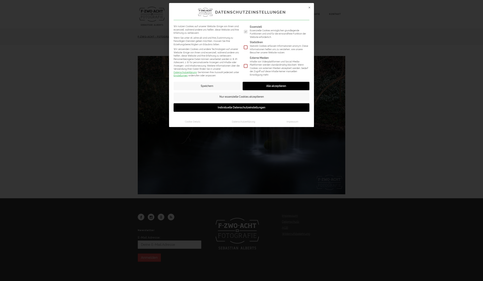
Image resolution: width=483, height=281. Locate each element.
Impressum (292, 121)
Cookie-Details (192, 121)
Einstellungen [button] (181, 75)
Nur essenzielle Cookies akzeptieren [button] (241, 96)
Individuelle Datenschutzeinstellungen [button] (241, 107)
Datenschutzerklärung (185, 72)
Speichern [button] (207, 85)
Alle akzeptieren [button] (276, 85)
